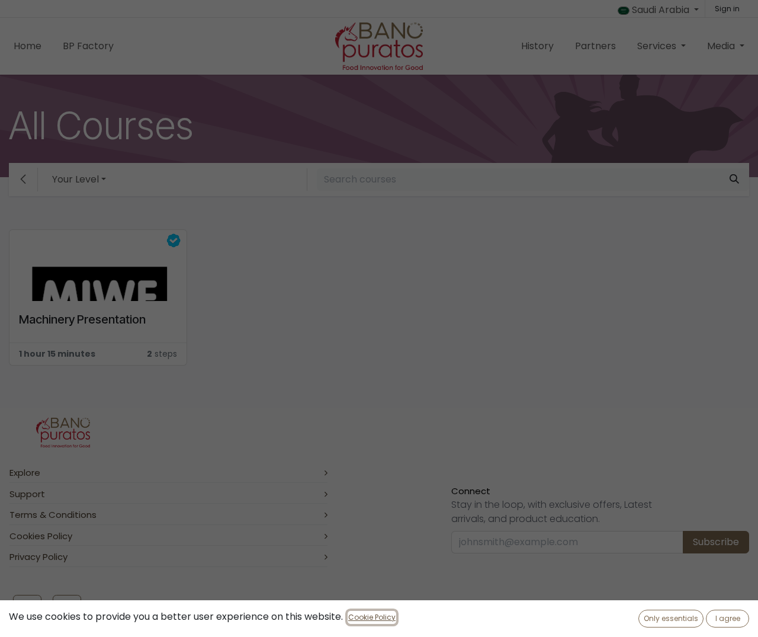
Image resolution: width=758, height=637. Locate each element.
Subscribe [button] (716, 542)
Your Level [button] (75, 179)
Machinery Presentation (82, 319)
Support (27, 494)
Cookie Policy (372, 617)
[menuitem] (27, 46)
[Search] (734, 179)
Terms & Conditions (53, 514)
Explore (24, 472)
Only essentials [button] (671, 618)
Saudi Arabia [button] (660, 10)
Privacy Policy (38, 556)
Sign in (727, 9)
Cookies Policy (40, 536)
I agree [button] (727, 618)
